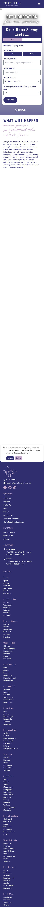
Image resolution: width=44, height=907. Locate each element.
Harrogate (7, 760)
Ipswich (6, 834)
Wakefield (6, 758)
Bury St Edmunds (9, 832)
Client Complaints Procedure (13, 522)
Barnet (5, 673)
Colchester (7, 822)
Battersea (6, 610)
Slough (6, 784)
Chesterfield (7, 888)
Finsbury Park (8, 681)
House (32, 54)
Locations (6, 502)
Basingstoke (7, 719)
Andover (6, 714)
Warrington (7, 902)
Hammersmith (8, 651)
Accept (10, 458)
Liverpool (6, 900)
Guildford (6, 591)
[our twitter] (10, 487)
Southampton (8, 795)
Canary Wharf (8, 700)
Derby (5, 870)
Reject (18, 458)
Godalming (7, 593)
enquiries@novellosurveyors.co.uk (18, 483)
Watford (6, 736)
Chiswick (6, 646)
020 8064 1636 (11, 480)
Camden (6, 670)
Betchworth (7, 588)
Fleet (5, 711)
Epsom (5, 581)
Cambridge (7, 827)
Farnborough (8, 716)
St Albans (6, 733)
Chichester (7, 797)
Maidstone (7, 810)
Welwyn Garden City (10, 749)
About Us (6, 539)
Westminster (7, 632)
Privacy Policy (8, 515)
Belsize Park (7, 675)
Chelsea (6, 613)
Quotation (7, 498)
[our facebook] (5, 487)
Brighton (6, 802)
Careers (6, 512)
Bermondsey (7, 702)
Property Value (9, 68)
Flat (13, 54)
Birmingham (7, 843)
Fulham (6, 602)
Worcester (6, 861)
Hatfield (6, 746)
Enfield (5, 668)
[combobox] (22, 62)
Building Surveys (9, 532)
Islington (6, 637)
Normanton (7, 765)
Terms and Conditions (11, 519)
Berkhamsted (8, 741)
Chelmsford (7, 819)
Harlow (6, 824)
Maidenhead (7, 787)
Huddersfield (7, 768)
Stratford (6, 690)
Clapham (6, 608)
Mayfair (6, 624)
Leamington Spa (9, 856)
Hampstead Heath (9, 678)
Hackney (6, 695)
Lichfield (6, 859)
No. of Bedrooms (10, 78)
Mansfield (6, 881)
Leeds (5, 763)
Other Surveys (8, 536)
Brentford (6, 654)
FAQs (5, 508)
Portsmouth (7, 792)
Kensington (7, 629)
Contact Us (7, 505)
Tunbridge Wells (9, 808)
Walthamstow (8, 697)
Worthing (6, 805)
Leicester (6, 875)
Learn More (25, 453)
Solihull (6, 854)
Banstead (6, 586)
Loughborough (8, 878)
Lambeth (6, 634)
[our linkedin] (14, 487)
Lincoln (6, 883)
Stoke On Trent (8, 851)
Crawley (6, 800)
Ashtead (6, 583)
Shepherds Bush (9, 649)
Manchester (7, 897)
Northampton (8, 886)
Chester (6, 905)
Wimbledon (7, 605)
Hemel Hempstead (9, 738)
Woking (6, 779)
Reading (6, 782)
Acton (5, 656)
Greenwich (7, 615)
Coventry (6, 846)
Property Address (10, 59)
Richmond (7, 659)
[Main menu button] (39, 4)
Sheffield (6, 770)
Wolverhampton (9, 849)
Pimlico (6, 627)
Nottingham (7, 873)
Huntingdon (7, 829)
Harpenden (7, 743)
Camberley (7, 724)
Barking (6, 692)
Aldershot (6, 722)
